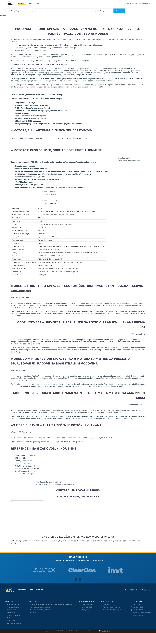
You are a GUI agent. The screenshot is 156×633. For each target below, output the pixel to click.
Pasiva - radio (11, 621)
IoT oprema (11, 612)
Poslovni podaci (138, 615)
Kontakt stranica (86, 604)
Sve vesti (33, 612)
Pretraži (119, 11)
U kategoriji (92, 11)
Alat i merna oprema (14, 623)
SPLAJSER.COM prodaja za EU (113, 610)
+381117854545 (132, 3)
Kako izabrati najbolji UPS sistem (41, 610)
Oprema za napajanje (14, 615)
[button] (76, 579)
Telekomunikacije (13, 607)
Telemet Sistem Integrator (111, 607)
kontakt (39, 3)
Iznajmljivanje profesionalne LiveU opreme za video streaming (51, 604)
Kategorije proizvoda (18, 11)
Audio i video (11, 610)
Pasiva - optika (12, 618)
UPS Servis (106, 604)
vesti (31, 3)
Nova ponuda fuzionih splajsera (40, 607)
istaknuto (22, 3)
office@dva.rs (145, 3)
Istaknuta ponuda (13, 604)
